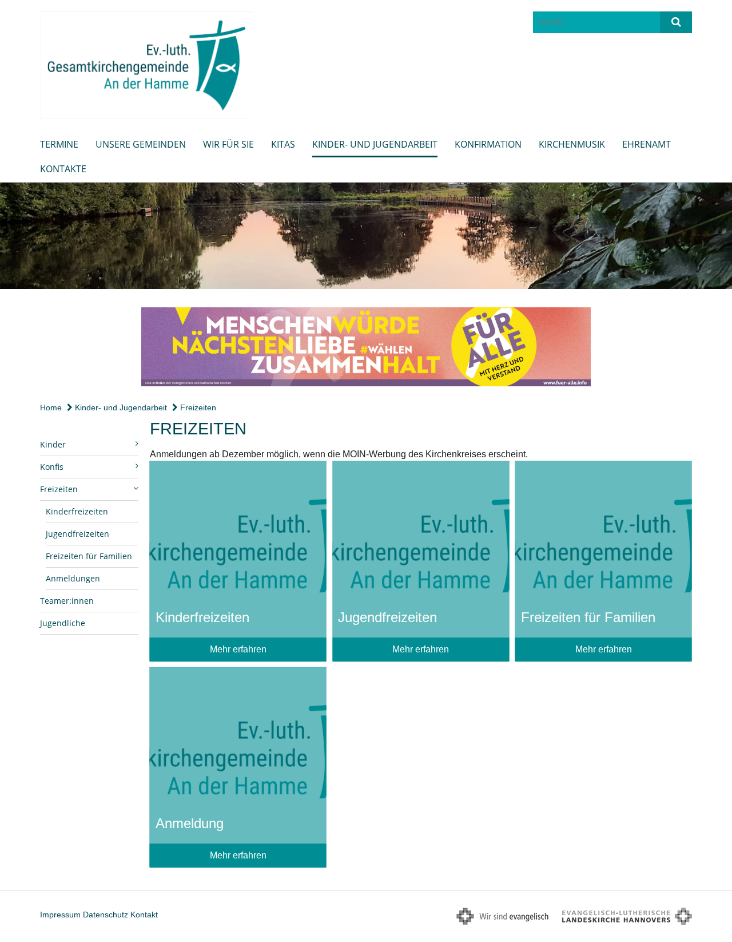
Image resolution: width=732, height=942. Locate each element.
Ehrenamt (646, 144)
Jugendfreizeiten (77, 533)
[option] (366, 236)
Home (51, 407)
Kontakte (63, 169)
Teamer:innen (67, 600)
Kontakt (144, 914)
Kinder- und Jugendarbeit (374, 144)
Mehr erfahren (238, 649)
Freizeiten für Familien (89, 556)
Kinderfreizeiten (77, 511)
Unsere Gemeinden (141, 144)
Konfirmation (488, 144)
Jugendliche (62, 623)
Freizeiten (197, 407)
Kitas (283, 144)
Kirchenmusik (572, 144)
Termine (59, 144)
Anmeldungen (73, 578)
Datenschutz (105, 914)
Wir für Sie (228, 144)
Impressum (60, 914)
